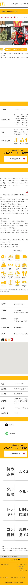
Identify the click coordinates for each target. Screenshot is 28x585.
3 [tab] (22, 46)
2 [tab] (20, 46)
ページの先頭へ (13, 559)
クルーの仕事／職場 (21, 566)
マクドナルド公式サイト (4, 577)
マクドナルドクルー (7, 17)
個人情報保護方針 (14, 577)
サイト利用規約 (22, 577)
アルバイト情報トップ (4, 564)
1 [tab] (18, 46)
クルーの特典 (20, 568)
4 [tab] (24, 46)
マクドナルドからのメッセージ (13, 4)
